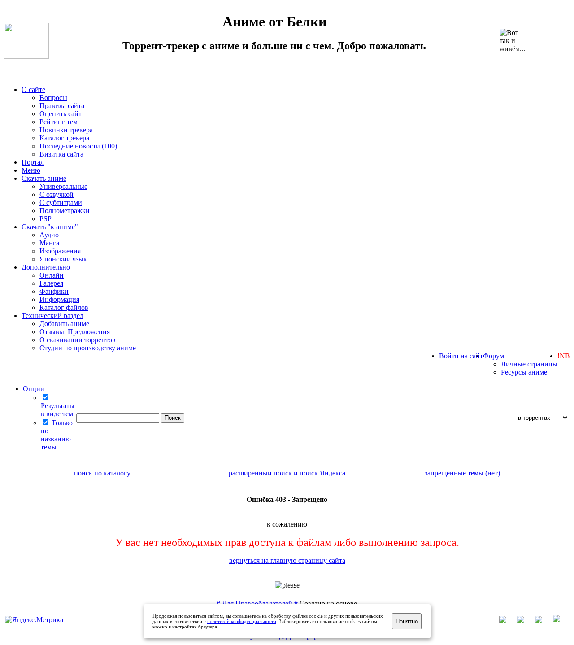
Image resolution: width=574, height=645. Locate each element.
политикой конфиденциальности (241, 621)
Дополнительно (46, 267)
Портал (33, 162)
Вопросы (53, 97)
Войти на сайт (461, 356)
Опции (33, 388)
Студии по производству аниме (87, 348)
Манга (49, 243)
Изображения (60, 251)
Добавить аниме (64, 323)
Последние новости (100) (78, 146)
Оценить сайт (60, 114)
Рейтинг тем (58, 122)
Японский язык (63, 259)
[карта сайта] (525, 620)
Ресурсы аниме (524, 372)
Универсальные (63, 186)
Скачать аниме (44, 178)
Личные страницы (529, 364)
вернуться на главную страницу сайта (287, 560)
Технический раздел (52, 315)
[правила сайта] (561, 620)
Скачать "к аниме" (50, 227)
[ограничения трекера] (543, 620)
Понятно (407, 621)
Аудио (49, 235)
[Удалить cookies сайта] (507, 620)
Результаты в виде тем (57, 410)
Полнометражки (64, 210)
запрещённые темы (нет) (462, 473)
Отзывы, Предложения (74, 332)
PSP (45, 218)
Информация (59, 299)
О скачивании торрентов (77, 340)
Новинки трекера (66, 130)
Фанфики (54, 291)
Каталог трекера (64, 138)
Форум (493, 356)
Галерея (51, 283)
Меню (31, 170)
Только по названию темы (57, 435)
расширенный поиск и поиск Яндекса (287, 473)
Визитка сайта (61, 154)
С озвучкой (56, 194)
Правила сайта (61, 105)
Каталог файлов (63, 307)
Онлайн (51, 275)
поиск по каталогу (102, 473)
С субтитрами (60, 202)
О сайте (33, 89)
